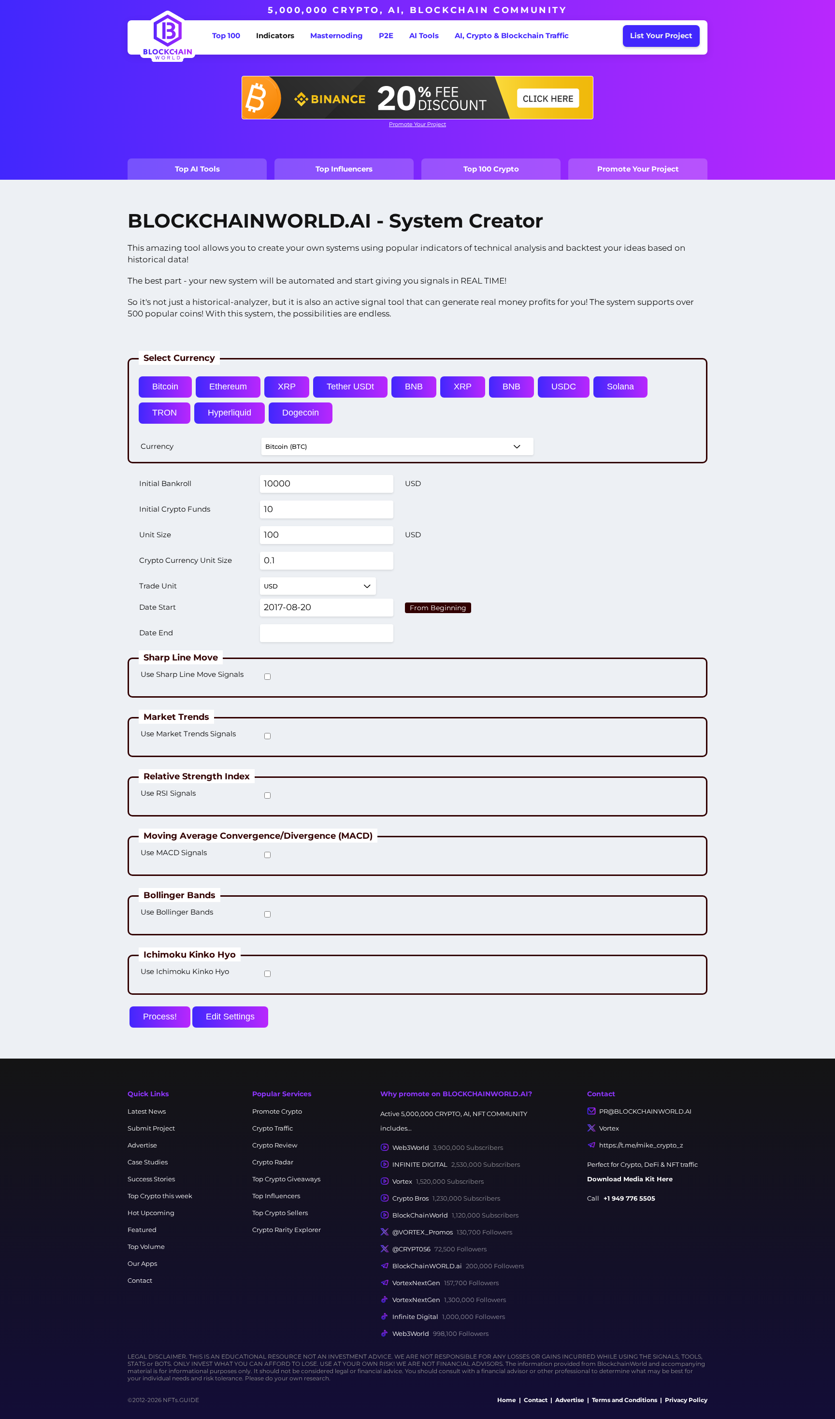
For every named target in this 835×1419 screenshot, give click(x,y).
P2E (386, 35)
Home (506, 1400)
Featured (142, 1229)
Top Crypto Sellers (280, 1213)
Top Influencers (344, 168)
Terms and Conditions (624, 1400)
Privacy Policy (686, 1400)
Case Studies (148, 1162)
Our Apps (142, 1263)
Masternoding (336, 35)
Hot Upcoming (151, 1213)
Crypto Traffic (272, 1128)
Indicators (275, 35)
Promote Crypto (277, 1111)
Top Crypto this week (160, 1196)
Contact (140, 1280)
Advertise (142, 1145)
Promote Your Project (417, 124)
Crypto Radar (272, 1162)
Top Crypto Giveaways (286, 1179)
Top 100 (226, 35)
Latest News (147, 1111)
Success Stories (151, 1179)
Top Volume (146, 1246)
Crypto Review (274, 1145)
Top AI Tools (197, 168)
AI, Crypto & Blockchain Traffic (512, 35)
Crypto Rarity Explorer (286, 1229)
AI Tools (424, 35)
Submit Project (151, 1128)
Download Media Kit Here (630, 1179)
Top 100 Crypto (491, 168)
